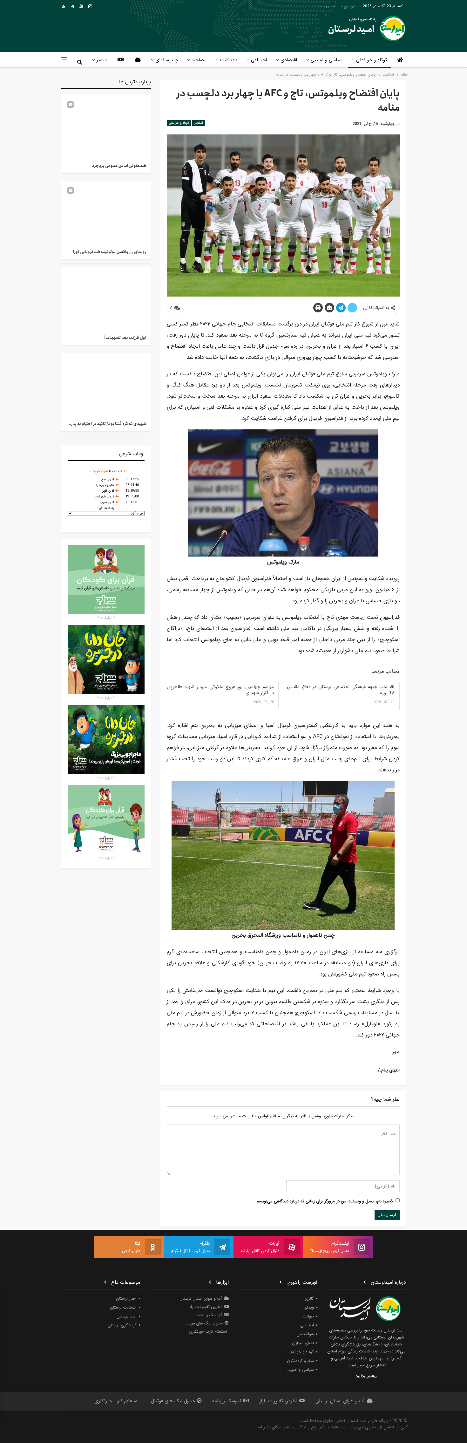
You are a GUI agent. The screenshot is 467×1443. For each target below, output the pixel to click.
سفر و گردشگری (300, 1361)
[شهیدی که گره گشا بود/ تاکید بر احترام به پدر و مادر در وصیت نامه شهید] (106, 384)
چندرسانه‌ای (166, 60)
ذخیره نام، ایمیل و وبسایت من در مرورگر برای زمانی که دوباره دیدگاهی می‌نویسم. (324, 1201)
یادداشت (228, 60)
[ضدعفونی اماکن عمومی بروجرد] (106, 126)
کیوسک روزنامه (209, 1315)
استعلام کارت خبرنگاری (208, 1331)
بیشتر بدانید (366, 1375)
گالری (309, 1298)
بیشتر (102, 60)
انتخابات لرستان (123, 1307)
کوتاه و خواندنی (371, 60)
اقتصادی (289, 60)
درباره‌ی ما (347, 6)
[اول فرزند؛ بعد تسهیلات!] (106, 298)
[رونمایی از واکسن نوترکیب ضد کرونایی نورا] (106, 212)
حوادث (308, 1316)
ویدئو (309, 1307)
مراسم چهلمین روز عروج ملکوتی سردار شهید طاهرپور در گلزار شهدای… (220, 690)
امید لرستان (127, 1316)
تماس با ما (326, 6)
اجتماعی (259, 60)
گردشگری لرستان (122, 1325)
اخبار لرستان (126, 1298)
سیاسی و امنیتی (326, 60)
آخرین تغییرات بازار (205, 1306)
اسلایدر (198, 122)
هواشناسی (305, 1334)
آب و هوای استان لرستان (200, 1298)
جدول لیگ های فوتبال (204, 1323)
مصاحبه (199, 60)
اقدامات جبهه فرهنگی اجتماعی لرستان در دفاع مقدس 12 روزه (340, 690)
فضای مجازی (303, 1343)
